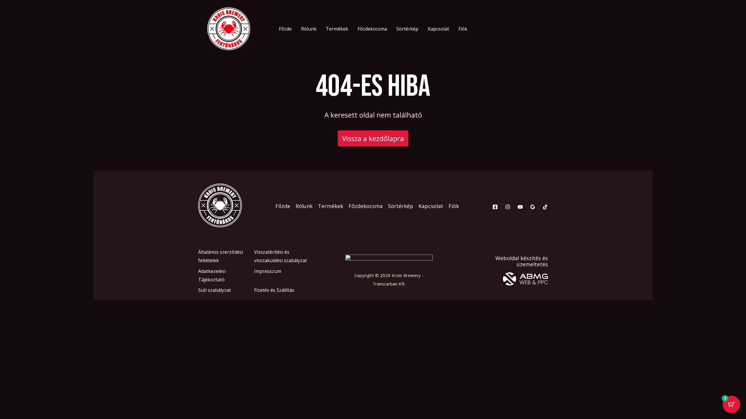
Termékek (337, 29)
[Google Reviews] (532, 207)
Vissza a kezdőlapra (373, 138)
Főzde (285, 29)
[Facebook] (495, 207)
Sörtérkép (407, 29)
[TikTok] (545, 207)
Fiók (462, 29)
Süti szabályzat (214, 290)
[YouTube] (520, 207)
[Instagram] (507, 207)
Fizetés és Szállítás (274, 290)
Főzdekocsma (372, 29)
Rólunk (308, 29)
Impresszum (267, 271)
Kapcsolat (438, 29)
